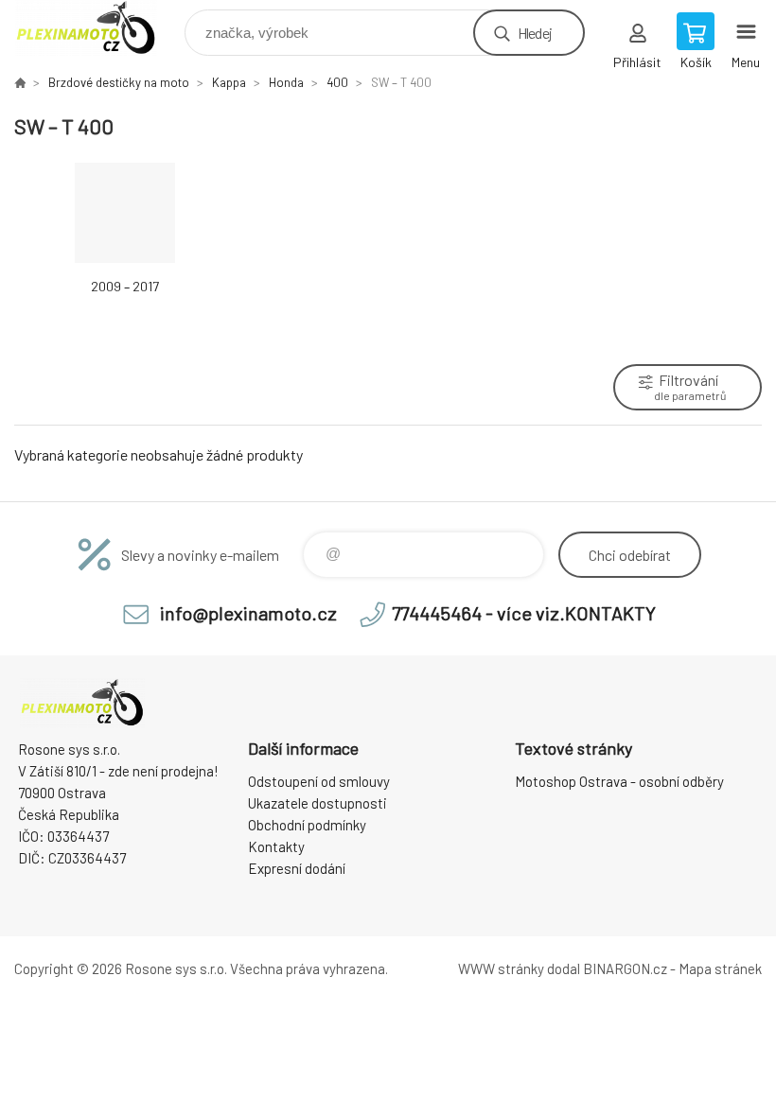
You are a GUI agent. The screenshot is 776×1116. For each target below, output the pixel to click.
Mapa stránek (720, 968)
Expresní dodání (296, 868)
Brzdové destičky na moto (118, 82)
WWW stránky (501, 968)
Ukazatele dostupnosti (317, 802)
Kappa (229, 82)
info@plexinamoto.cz (248, 613)
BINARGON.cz (625, 968)
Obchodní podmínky (307, 824)
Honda (286, 82)
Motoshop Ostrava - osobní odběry (619, 781)
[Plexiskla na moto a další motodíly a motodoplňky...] (20, 82)
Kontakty (276, 846)
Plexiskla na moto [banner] (98, 28)
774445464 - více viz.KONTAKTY (524, 613)
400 (337, 82)
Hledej (535, 33)
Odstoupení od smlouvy (319, 781)
